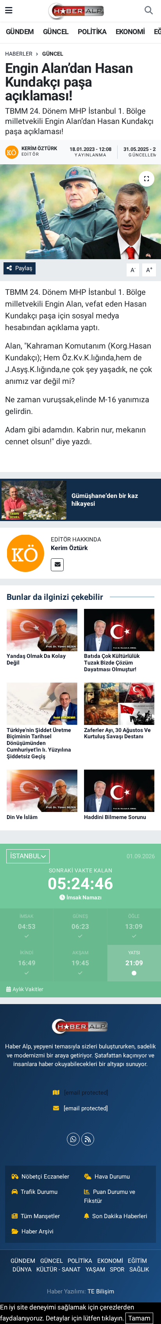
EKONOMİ (130, 31)
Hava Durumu (112, 1176)
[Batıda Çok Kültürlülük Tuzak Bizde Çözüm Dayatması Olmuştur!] (119, 629)
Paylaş (23, 268)
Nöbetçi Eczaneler (45, 1176)
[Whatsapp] (73, 1139)
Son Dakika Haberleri (119, 1216)
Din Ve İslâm (22, 817)
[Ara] (148, 11)
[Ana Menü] (9, 11)
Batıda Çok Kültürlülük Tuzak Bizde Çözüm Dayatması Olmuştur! (112, 662)
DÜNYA (22, 1269)
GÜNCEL (55, 31)
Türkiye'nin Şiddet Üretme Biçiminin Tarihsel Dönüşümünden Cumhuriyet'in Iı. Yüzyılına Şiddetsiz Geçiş (39, 743)
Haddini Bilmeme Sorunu (115, 817)
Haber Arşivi (37, 1231)
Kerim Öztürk (69, 548)
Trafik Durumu (39, 1191)
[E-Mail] (57, 564)
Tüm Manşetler (40, 1216)
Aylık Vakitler (28, 989)
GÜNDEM (20, 31)
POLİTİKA (92, 31)
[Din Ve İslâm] (42, 790)
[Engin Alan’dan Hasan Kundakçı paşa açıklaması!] (80, 211)
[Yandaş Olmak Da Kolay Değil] (42, 629)
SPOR (117, 1269)
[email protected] (86, 1092)
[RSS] (87, 1139)
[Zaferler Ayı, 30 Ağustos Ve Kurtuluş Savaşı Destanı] (119, 703)
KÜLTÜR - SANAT (58, 1269)
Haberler (18, 54)
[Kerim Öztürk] (25, 553)
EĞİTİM (137, 1260)
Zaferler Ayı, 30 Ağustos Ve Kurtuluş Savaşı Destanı (117, 733)
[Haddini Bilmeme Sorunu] (119, 790)
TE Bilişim (101, 1291)
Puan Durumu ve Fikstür (110, 1196)
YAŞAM (95, 1269)
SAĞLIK (139, 1269)
